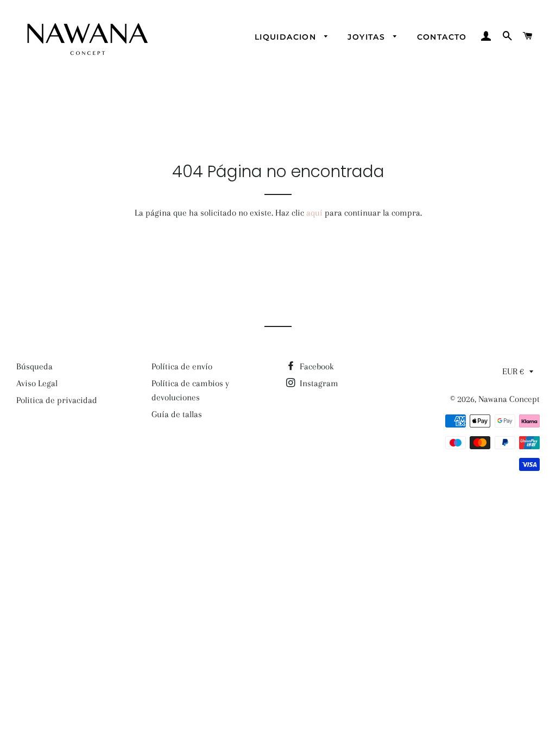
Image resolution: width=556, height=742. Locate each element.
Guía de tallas (176, 414)
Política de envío (181, 366)
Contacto (442, 37)
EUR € (513, 371)
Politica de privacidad (56, 400)
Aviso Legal (37, 383)
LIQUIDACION (287, 37)
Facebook (316, 366)
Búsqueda (34, 366)
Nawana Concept (509, 399)
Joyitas (368, 37)
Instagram (318, 383)
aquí (314, 212)
